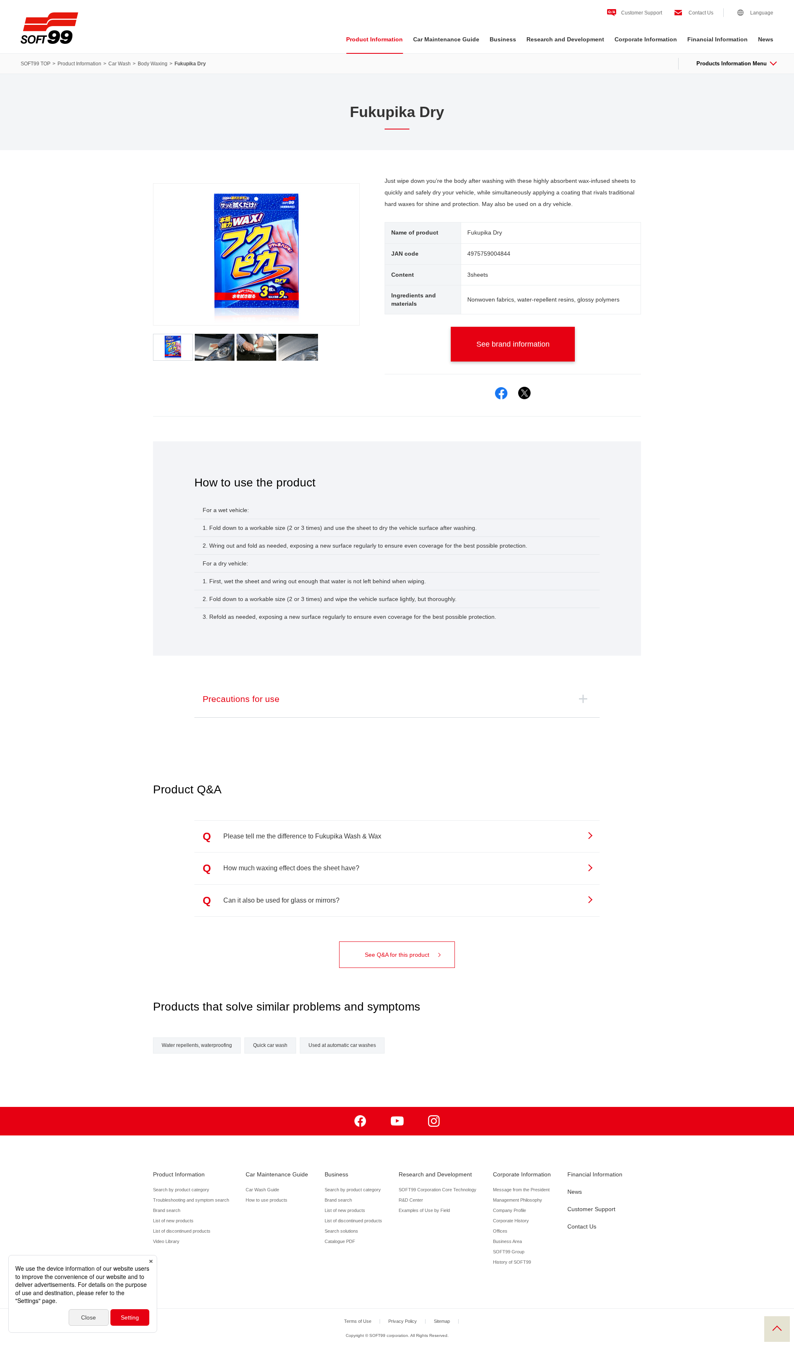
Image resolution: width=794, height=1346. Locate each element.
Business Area (507, 1241)
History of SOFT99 (512, 1262)
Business (503, 39)
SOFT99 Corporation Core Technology (437, 1189)
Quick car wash (270, 1045)
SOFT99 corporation (49, 28)
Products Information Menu (731, 63)
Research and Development (565, 39)
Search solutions (341, 1231)
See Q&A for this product (397, 954)
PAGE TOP (777, 1329)
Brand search (166, 1210)
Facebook (501, 393)
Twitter (524, 393)
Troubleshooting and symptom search (191, 1200)
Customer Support (641, 13)
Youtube (397, 1121)
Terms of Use (357, 1321)
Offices (500, 1231)
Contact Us (701, 13)
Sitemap (442, 1321)
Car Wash (119, 64)
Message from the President (521, 1189)
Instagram (434, 1121)
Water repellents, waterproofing (197, 1045)
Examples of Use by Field (424, 1210)
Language (761, 13)
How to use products (266, 1200)
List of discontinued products (181, 1231)
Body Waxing (152, 64)
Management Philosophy (517, 1200)
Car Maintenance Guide (446, 39)
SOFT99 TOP (35, 64)
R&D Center (411, 1200)
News (765, 39)
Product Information (374, 39)
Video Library (166, 1241)
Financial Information (717, 39)
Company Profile (509, 1210)
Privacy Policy (402, 1321)
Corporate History (511, 1220)
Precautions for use (241, 699)
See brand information (513, 344)
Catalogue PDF (340, 1241)
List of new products (173, 1220)
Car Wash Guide (262, 1189)
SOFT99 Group (508, 1251)
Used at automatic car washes (342, 1045)
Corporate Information (646, 39)
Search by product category (181, 1189)
